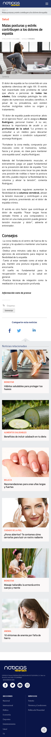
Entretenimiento (9, 724)
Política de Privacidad (36, 710)
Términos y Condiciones (37, 705)
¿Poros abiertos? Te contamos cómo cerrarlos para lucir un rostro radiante (23, 536)
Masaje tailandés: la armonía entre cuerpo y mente (22, 586)
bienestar (9, 310)
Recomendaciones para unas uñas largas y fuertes (25, 485)
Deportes (6, 719)
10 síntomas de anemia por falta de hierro (22, 636)
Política (5, 710)
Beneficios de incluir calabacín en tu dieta (25, 436)
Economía (7, 715)
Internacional (8, 705)
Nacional (6, 701)
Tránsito (31, 701)
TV (4, 734)
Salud (4, 10)
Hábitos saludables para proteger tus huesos (23, 387)
